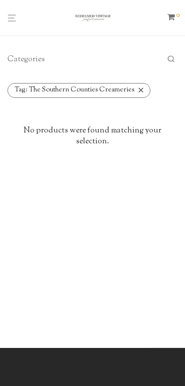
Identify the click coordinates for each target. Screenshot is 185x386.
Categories (26, 59)
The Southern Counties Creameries (74, 90)
